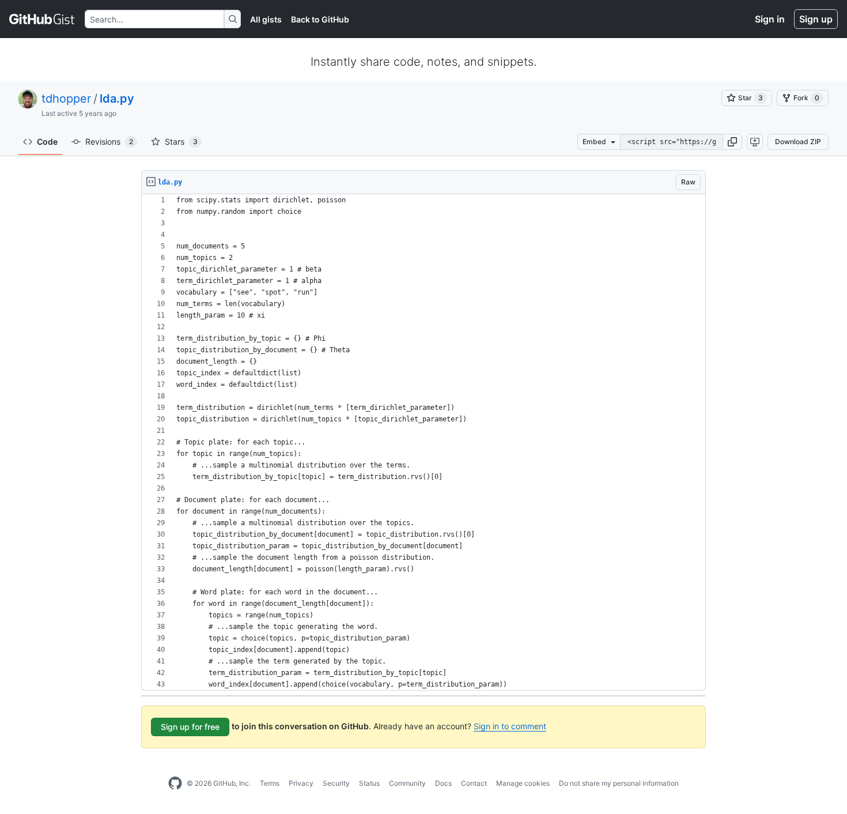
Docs (443, 783)
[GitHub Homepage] (175, 783)
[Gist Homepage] (42, 19)
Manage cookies (523, 783)
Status (369, 783)
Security (336, 783)
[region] (423, 442)
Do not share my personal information (619, 783)
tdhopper (66, 98)
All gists (266, 19)
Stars (181, 141)
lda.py (117, 98)
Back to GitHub (320, 19)
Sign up (816, 19)
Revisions (109, 141)
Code (47, 141)
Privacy (301, 783)
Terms (269, 783)
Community (407, 783)
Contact (474, 783)
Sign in (770, 19)
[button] (732, 142)
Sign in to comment (510, 726)
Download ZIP (798, 141)
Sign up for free (190, 727)
